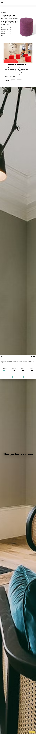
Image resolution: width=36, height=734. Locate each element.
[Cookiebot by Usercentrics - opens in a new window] (31, 356)
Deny (6, 376)
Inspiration (17, 5)
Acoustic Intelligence (10, 5)
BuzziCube (19, 79)
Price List (2, 35)
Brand (22, 5)
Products (2, 5)
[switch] (13, 370)
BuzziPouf (13, 79)
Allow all (29, 376)
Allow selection (18, 376)
